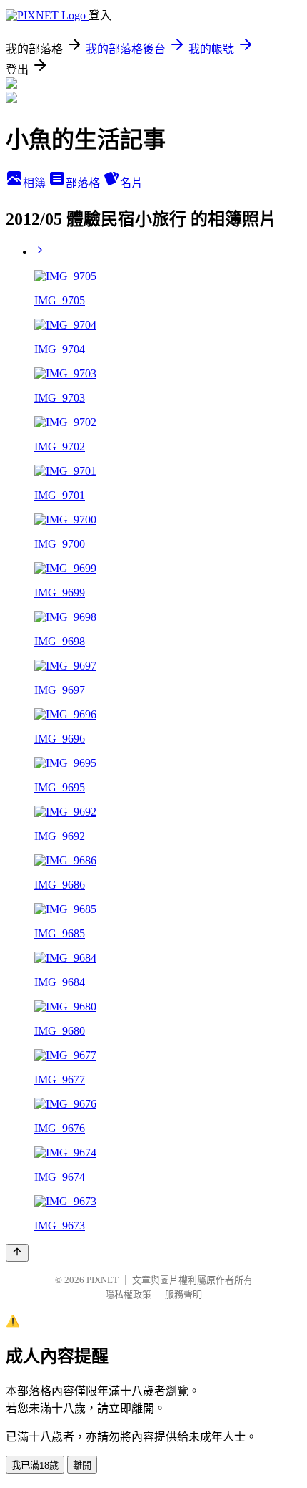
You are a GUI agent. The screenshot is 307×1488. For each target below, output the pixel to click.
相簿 (36, 183)
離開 (82, 1465)
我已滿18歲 (35, 1465)
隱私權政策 (128, 1294)
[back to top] (17, 1253)
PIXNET (102, 1280)
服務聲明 (183, 1294)
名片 (131, 183)
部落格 (84, 183)
